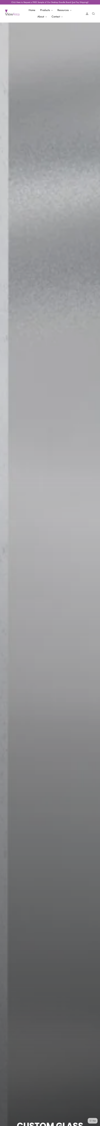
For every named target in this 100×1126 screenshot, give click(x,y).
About (41, 16)
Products (45, 10)
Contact (56, 16)
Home (32, 10)
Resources (63, 10)
